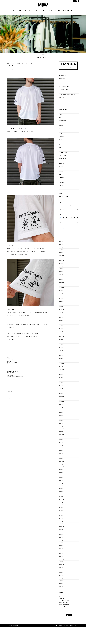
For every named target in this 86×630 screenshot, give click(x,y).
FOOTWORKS (62, 128)
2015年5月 (61, 578)
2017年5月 (61, 513)
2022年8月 (61, 347)
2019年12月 (61, 428)
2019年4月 (61, 450)
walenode (61, 190)
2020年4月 (61, 418)
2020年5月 (61, 415)
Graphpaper (61, 136)
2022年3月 (61, 355)
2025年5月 (61, 271)
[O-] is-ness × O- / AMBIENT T (13, 398)
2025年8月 (61, 263)
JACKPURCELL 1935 (63, 152)
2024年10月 (61, 287)
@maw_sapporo (62, 78)
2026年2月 (61, 249)
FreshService (61, 133)
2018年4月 (61, 483)
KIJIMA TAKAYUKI (62, 155)
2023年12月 (61, 304)
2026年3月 (61, 247)
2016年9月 (61, 534)
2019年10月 (61, 434)
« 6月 (63, 228)
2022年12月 (61, 336)
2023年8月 (61, 314)
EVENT (37, 10)
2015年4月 (61, 580)
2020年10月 (61, 401)
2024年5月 (61, 295)
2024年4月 (61, 298)
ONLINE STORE (22, 10)
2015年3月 (61, 583)
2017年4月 (61, 515)
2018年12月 (61, 461)
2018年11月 (61, 464)
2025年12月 (61, 255)
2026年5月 (61, 244)
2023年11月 (61, 306)
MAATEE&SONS (62, 160)
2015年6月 (61, 575)
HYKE (60, 147)
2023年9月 (61, 312)
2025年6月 (61, 268)
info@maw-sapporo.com (64, 606)
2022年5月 (61, 352)
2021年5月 (61, 382)
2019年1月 (61, 458)
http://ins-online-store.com (64, 607)
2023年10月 (61, 309)
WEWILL (60, 193)
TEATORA (61, 185)
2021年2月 (61, 390)
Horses (60, 144)
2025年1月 (61, 279)
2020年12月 (61, 396)
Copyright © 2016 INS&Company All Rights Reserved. (65, 625)
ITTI (60, 150)
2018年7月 (61, 475)
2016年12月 (61, 526)
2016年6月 (61, 542)
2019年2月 (61, 456)
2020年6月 (61, 412)
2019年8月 (61, 439)
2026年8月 (61, 238)
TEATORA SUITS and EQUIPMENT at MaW (67, 94)
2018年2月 (61, 488)
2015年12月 (61, 559)
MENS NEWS (13, 391)
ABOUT (51, 10)
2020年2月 (61, 423)
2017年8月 (61, 504)
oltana (60, 174)
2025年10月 (61, 260)
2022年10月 (61, 342)
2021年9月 (61, 371)
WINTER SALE (62, 97)
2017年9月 (61, 502)
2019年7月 (61, 442)
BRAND (31, 10)
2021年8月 (61, 374)
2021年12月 (61, 363)
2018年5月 (61, 480)
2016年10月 (61, 531)
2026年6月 (61, 241)
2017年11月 (61, 496)
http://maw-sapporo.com (64, 604)
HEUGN (60, 141)
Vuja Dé (60, 188)
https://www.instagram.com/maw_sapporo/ (15, 373)
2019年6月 (61, 445)
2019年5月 (61, 447)
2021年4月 (61, 385)
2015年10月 (61, 564)
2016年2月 (61, 553)
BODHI (60, 114)
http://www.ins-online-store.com (13, 371)
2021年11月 (61, 366)
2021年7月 (61, 377)
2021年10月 (61, 369)
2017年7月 (61, 507)
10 (60, 217)
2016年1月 (61, 556)
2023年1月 (61, 333)
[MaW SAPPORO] (43, 6)
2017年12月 (61, 494)
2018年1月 (61, 491)
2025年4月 (61, 274)
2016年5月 (61, 545)
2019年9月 (61, 437)
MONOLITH (61, 163)
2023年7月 (61, 317)
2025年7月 (61, 266)
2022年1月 (61, 361)
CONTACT (58, 10)
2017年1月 (61, 523)
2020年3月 (61, 420)
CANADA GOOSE (62, 120)
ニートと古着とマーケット (64, 86)
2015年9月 (61, 567)
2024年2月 (61, 301)
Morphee (61, 166)
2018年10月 (61, 466)
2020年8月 (61, 407)
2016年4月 (61, 548)
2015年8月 (61, 569)
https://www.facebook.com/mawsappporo (15, 376)
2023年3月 (61, 328)
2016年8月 (61, 537)
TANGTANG (61, 182)
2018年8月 (61, 472)
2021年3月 (61, 388)
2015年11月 (61, 561)
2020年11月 (61, 399)
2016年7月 (61, 540)
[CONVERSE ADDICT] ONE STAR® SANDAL (48, 398)
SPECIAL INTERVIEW (69, 10)
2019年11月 (61, 431)
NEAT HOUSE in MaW (63, 83)
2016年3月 (61, 550)
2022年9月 (61, 344)
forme (60, 131)
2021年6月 (61, 380)
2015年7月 (61, 572)
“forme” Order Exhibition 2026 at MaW (66, 92)
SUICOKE (61, 179)
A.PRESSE (61, 112)
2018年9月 (61, 469)
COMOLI (60, 122)
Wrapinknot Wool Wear (63, 196)
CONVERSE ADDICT (63, 125)
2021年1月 (61, 393)
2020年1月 (61, 426)
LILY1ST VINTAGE (62, 158)
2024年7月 (61, 290)
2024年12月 (61, 282)
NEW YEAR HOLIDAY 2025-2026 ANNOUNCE (68, 100)
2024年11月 (61, 285)
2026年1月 (61, 252)
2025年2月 (61, 276)
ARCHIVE (61, 236)
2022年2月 (61, 358)
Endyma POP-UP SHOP (63, 89)
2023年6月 (61, 320)
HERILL (60, 139)
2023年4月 (61, 325)
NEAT (60, 169)
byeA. (60, 117)
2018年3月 (61, 485)
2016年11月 (61, 529)
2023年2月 (61, 331)
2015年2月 (61, 586)
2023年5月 (61, 323)
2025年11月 (61, 257)
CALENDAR (61, 202)
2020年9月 (61, 404)
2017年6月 (61, 510)
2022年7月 (61, 350)
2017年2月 (61, 521)
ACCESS (44, 10)
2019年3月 (61, 453)
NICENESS (61, 171)
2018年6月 (61, 477)
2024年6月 (61, 293)
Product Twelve (62, 177)
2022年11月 (61, 339)
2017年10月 (61, 499)
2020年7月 (61, 409)
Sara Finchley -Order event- (64, 81)
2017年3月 (61, 518)
